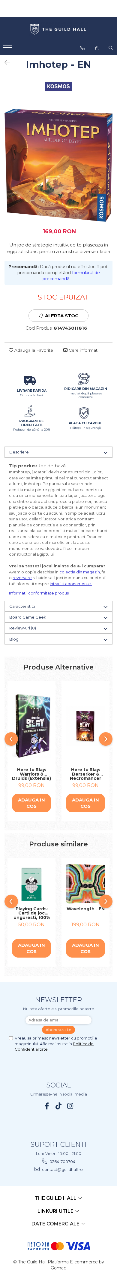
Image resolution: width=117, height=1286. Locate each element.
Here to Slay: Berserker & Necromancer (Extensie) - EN (85, 774)
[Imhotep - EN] (58, 165)
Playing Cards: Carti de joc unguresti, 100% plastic (32, 913)
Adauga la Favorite (33, 350)
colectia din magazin (79, 571)
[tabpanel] (58, 165)
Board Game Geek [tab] (27, 617)
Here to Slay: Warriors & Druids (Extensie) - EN (31, 774)
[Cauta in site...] (110, 48)
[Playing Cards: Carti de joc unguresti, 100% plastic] (31, 883)
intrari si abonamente (71, 583)
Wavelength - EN (86, 909)
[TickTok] (58, 1106)
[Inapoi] (4, 62)
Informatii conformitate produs (39, 593)
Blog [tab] (14, 639)
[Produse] (8, 49)
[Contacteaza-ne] (82, 48)
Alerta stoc (61, 315)
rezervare (22, 577)
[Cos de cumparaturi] (97, 48)
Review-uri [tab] (22, 628)
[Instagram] (70, 1106)
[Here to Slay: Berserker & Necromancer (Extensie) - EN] (85, 726)
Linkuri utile (56, 1211)
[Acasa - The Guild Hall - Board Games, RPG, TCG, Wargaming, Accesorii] (58, 29)
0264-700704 (62, 1161)
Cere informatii (83, 350)
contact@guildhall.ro (62, 1169)
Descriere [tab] (19, 452)
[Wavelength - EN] (85, 883)
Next (107, 171)
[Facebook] (47, 1106)
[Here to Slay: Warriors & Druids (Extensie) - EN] (31, 726)
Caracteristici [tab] (22, 606)
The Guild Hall (56, 1198)
